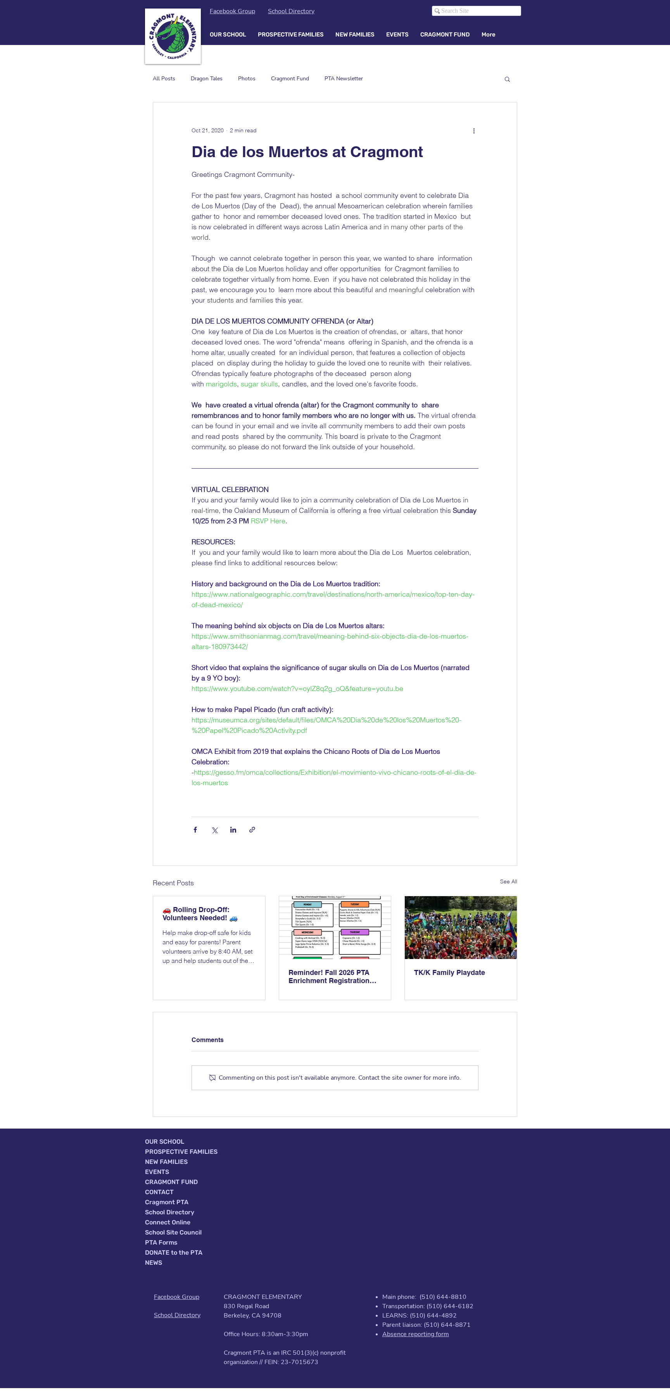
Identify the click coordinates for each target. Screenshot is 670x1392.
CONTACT (159, 1192)
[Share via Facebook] (195, 829)
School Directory (291, 11)
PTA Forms (161, 1242)
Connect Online (167, 1222)
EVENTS (157, 1172)
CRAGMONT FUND (171, 1182)
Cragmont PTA (166, 1202)
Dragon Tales (207, 78)
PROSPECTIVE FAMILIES (181, 1151)
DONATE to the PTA (173, 1252)
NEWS (153, 1262)
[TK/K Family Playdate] (461, 927)
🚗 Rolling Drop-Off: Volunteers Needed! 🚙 (200, 913)
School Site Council (173, 1232)
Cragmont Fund (290, 78)
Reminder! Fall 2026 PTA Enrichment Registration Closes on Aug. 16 (329, 976)
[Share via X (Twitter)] (214, 829)
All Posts (164, 78)
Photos (247, 78)
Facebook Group (232, 11)
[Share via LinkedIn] (233, 829)
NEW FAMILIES (166, 1161)
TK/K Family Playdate (449, 972)
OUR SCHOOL (164, 1141)
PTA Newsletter (344, 78)
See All (508, 881)
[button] (228, 34)
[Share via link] (252, 829)
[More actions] (473, 130)
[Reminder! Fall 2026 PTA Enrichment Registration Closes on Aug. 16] (335, 927)
